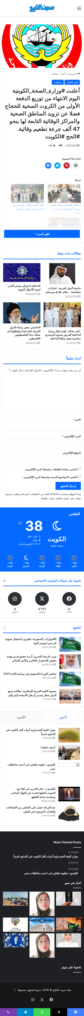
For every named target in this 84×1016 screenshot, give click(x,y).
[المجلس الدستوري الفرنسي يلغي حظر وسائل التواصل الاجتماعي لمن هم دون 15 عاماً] (15, 940)
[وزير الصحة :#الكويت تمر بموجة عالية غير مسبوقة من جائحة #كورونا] (64, 227)
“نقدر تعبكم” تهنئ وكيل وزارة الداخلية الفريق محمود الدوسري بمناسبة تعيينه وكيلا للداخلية (63, 334)
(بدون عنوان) (48, 747)
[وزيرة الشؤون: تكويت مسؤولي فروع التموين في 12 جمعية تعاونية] (68, 940)
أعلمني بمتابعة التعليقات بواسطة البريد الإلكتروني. (51, 469)
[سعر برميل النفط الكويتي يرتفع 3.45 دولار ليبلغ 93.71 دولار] (68, 925)
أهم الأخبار (72, 82)
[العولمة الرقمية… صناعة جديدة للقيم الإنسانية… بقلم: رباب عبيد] (42, 904)
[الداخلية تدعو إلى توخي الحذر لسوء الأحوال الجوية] (21, 272)
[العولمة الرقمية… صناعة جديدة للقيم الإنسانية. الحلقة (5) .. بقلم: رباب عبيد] (42, 945)
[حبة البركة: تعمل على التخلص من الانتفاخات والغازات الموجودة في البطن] (69, 813)
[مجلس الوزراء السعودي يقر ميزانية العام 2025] (70, 679)
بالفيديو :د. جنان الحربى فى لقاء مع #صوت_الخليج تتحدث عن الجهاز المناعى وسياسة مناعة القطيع (33, 792)
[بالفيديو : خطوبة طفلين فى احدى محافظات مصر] (69, 773)
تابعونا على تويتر (71, 967)
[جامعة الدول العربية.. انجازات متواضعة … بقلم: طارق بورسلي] (62, 273)
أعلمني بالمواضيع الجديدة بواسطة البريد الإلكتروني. (50, 477)
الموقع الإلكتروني (72, 452)
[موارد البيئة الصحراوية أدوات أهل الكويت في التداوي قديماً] (69, 735)
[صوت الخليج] (42, 8)
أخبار (63, 73)
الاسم (77, 419)
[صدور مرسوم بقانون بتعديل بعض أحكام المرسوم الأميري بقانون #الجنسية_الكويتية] (68, 899)
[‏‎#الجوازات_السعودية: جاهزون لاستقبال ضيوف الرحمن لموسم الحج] (70, 644)
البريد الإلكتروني (71, 436)
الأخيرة (21, 717)
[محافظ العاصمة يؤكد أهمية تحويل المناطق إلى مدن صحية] (64, 193)
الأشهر (63, 717)
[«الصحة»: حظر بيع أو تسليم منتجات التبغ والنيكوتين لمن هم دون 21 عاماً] (15, 925)
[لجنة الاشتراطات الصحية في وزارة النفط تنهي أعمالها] (27, 193)
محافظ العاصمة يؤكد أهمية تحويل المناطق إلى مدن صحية (65, 208)
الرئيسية (73, 73)
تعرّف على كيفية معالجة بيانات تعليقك (61, 498)
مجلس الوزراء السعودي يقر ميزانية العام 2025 (29, 673)
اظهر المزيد (43, 233)
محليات (54, 73)
